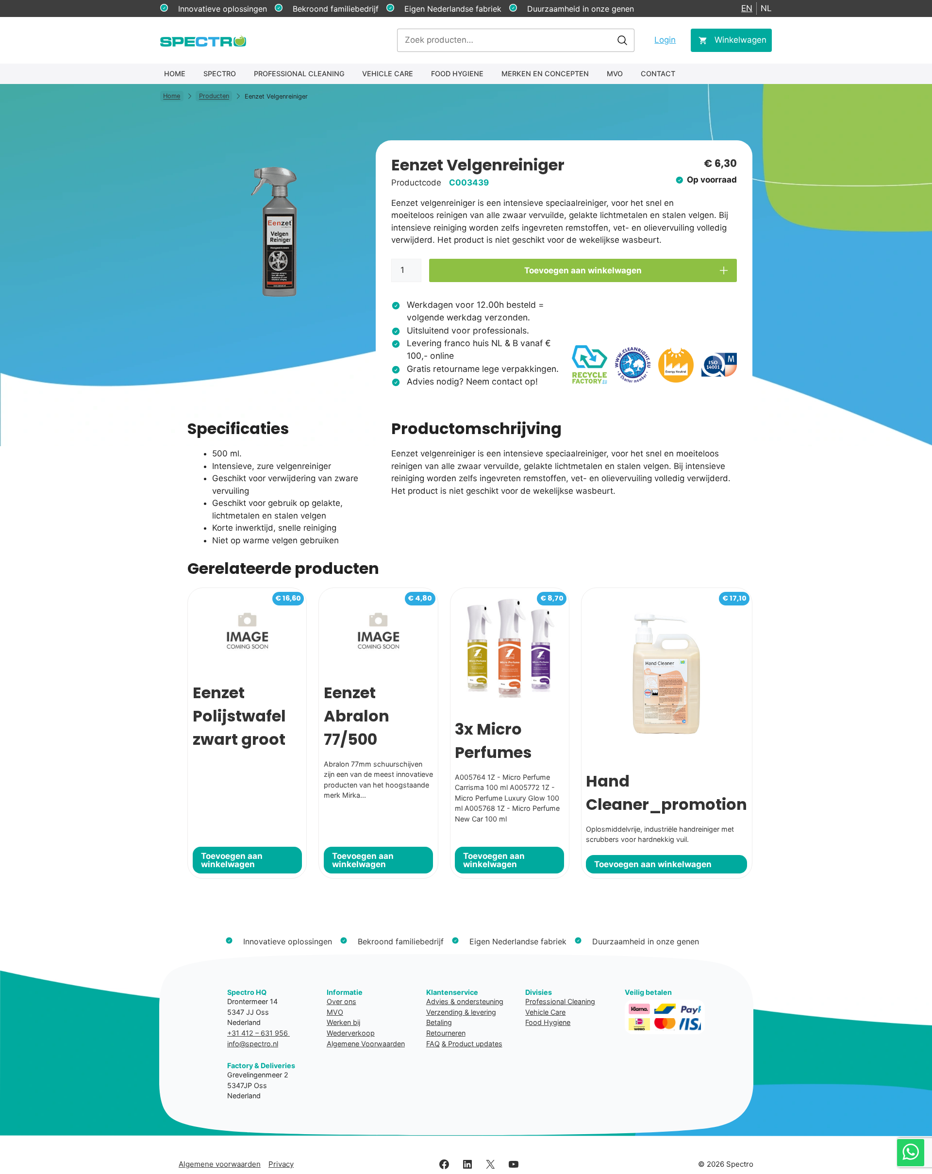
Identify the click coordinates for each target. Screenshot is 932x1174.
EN (746, 8)
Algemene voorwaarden (220, 1164)
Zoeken (622, 40)
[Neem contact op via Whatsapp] (910, 1152)
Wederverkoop (351, 1033)
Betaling (439, 1022)
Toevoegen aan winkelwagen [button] (232, 860)
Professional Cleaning (299, 73)
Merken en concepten (545, 73)
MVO (615, 73)
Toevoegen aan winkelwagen (583, 270)
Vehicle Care (387, 73)
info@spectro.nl (252, 1044)
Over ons (341, 1001)
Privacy (281, 1164)
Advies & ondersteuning (464, 1001)
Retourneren (446, 1033)
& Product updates (472, 1044)
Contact (658, 73)
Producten (214, 96)
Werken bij (343, 1022)
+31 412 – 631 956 (258, 1033)
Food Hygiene (457, 73)
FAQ (433, 1044)
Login (665, 40)
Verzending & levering (461, 1012)
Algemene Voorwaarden (366, 1044)
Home (174, 73)
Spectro (219, 73)
